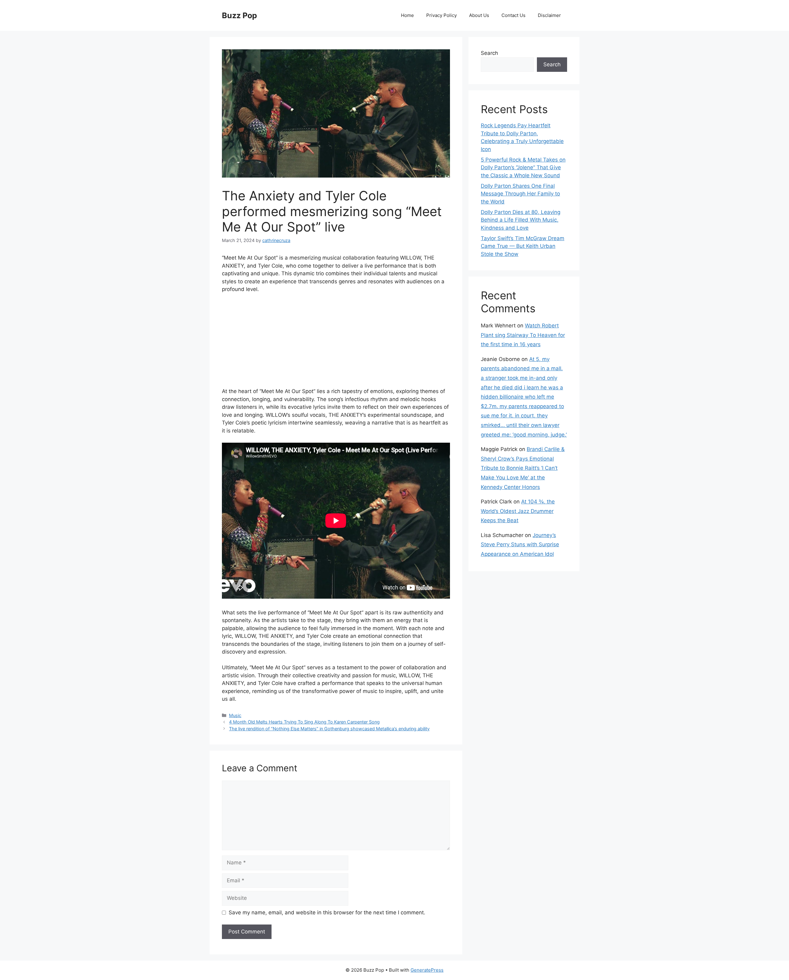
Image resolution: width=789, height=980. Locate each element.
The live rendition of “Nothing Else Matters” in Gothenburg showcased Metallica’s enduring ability (329, 728)
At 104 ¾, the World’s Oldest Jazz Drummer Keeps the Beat (518, 510)
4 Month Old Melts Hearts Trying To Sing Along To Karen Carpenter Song (304, 721)
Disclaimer (549, 15)
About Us (479, 15)
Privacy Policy (441, 15)
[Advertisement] (336, 344)
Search (489, 53)
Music (235, 715)
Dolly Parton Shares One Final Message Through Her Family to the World (520, 194)
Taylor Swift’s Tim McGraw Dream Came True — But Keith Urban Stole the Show (522, 246)
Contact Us (513, 15)
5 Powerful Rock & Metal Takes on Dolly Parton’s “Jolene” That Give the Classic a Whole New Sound (523, 167)
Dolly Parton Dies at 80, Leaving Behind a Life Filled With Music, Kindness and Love (520, 220)
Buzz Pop (239, 15)
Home (407, 15)
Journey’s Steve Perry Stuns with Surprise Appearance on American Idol (520, 544)
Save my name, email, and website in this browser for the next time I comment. (327, 912)
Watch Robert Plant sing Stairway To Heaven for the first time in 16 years (523, 334)
